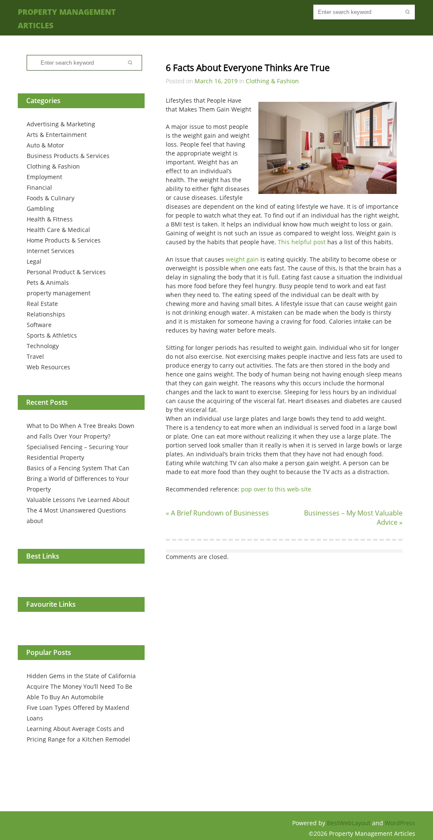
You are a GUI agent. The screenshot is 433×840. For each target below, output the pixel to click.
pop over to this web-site (276, 489)
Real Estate (42, 304)
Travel (35, 356)
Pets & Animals (48, 282)
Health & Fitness (50, 219)
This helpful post (302, 242)
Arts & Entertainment (57, 135)
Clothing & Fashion (53, 166)
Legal (34, 261)
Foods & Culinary (50, 198)
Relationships (46, 314)
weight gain (242, 259)
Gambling (40, 209)
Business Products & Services (68, 156)
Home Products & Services (64, 240)
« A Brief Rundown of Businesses (217, 513)
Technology (43, 346)
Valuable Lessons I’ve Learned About (78, 500)
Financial (39, 187)
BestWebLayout (349, 823)
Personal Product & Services (66, 272)
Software (39, 325)
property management (58, 293)
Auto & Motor (45, 145)
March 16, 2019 (216, 81)
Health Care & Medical (58, 230)
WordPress (400, 823)
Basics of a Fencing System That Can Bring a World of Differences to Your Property (78, 478)
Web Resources (48, 367)
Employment (44, 177)
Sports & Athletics (52, 335)
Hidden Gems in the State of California (81, 676)
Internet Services (50, 251)
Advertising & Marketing (61, 124)
